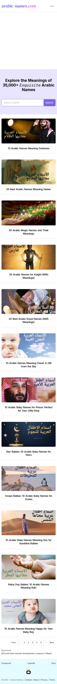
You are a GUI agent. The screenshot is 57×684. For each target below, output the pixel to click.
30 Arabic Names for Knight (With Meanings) (28, 276)
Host (53, 663)
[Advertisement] (28, 42)
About (36, 680)
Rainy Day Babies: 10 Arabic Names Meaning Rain (28, 586)
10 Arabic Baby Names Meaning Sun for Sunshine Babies (28, 541)
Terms (52, 680)
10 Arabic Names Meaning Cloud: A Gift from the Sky (28, 364)
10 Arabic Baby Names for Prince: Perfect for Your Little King (28, 409)
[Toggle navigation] (52, 6)
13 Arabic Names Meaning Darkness (28, 148)
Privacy (44, 680)
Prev (14, 642)
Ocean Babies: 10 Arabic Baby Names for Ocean (28, 497)
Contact (28, 680)
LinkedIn (31, 663)
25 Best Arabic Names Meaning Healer (28, 189)
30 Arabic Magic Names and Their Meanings (29, 232)
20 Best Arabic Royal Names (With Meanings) (28, 320)
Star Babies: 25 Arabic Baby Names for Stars (28, 453)
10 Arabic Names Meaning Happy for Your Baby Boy (28, 630)
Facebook (6, 663)
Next (52, 642)
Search (49, 102)
